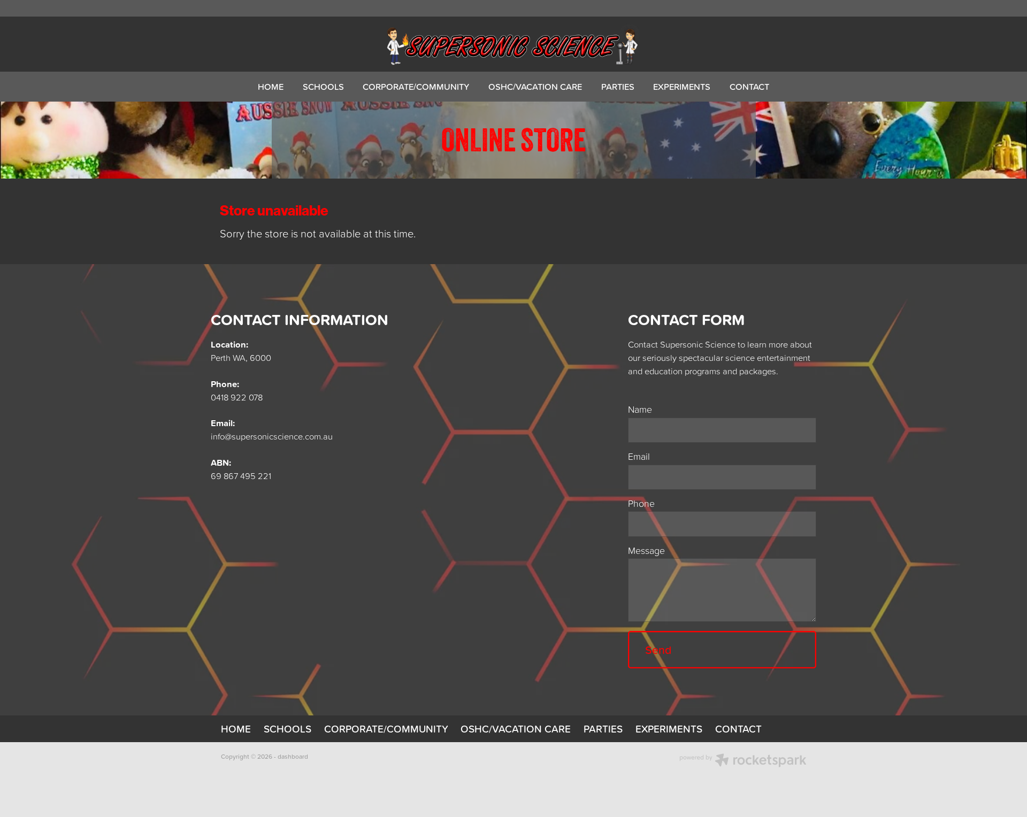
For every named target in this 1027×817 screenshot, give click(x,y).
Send (658, 650)
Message (646, 551)
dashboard (293, 756)
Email (639, 456)
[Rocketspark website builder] (743, 761)
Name (640, 409)
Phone (641, 503)
